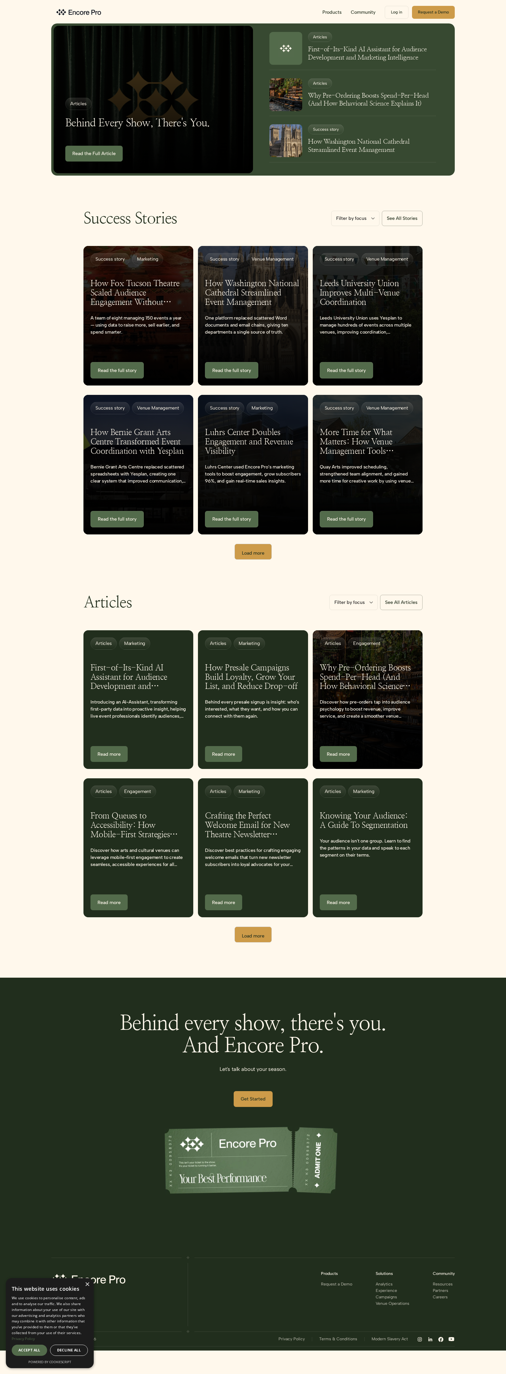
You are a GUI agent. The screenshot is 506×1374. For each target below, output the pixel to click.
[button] (332, 12)
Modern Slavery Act (390, 1339)
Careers (440, 1297)
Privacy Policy (291, 1339)
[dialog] (50, 1323)
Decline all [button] (69, 1350)
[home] (79, 12)
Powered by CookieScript (49, 1362)
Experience (386, 1291)
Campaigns (386, 1297)
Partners (440, 1291)
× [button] (87, 1284)
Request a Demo (336, 1284)
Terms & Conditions (338, 1339)
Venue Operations (392, 1304)
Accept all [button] (29, 1350)
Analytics (384, 1284)
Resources (443, 1284)
